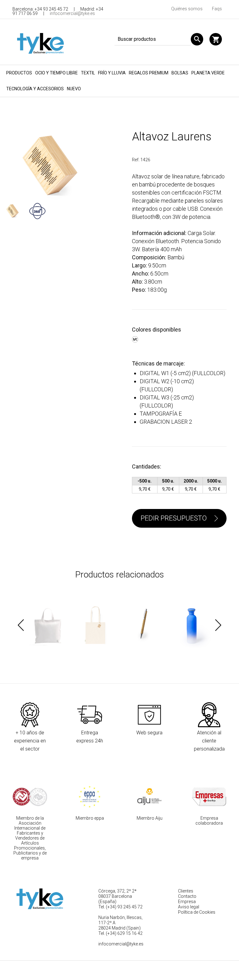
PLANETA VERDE (208, 72)
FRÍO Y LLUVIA (112, 72)
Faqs (217, 8)
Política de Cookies (196, 912)
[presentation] (21, 625)
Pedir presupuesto (174, 518)
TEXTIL (88, 72)
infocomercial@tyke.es (72, 13)
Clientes (185, 890)
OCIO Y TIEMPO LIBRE (56, 72)
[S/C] (136, 338)
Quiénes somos (187, 8)
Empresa (187, 901)
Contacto (187, 896)
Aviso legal (188, 906)
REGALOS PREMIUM (148, 72)
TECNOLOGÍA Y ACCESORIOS (35, 88)
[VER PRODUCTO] (48, 625)
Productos (19, 72)
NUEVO (74, 88)
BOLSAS (179, 72)
